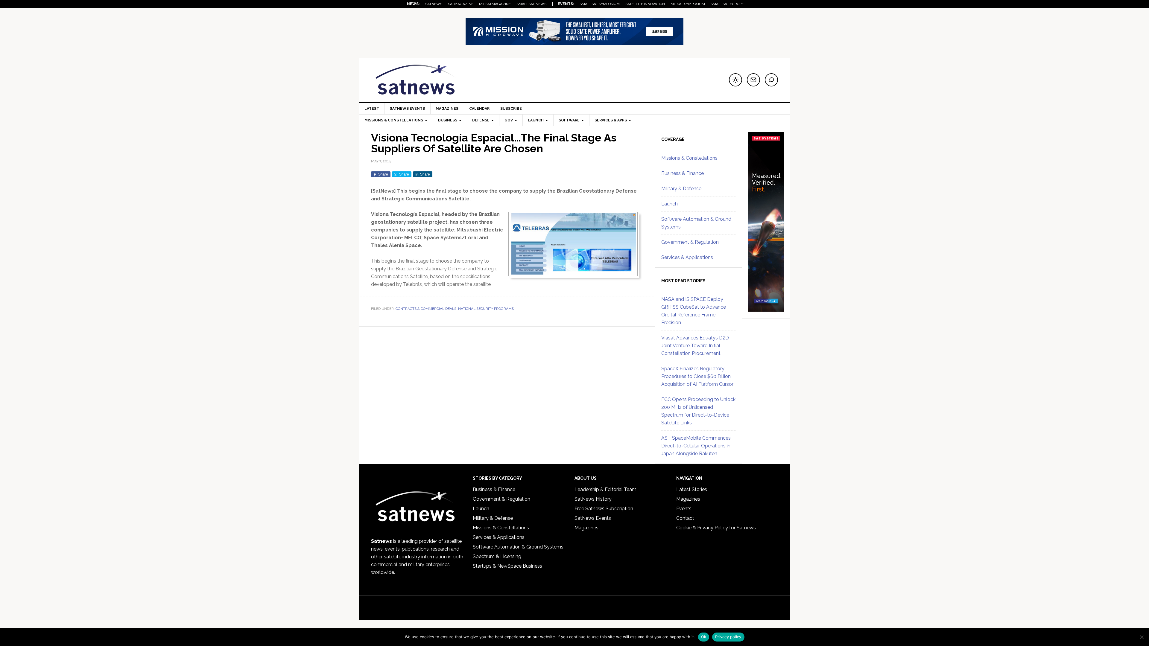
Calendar (479, 108)
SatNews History (593, 499)
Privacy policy (728, 636)
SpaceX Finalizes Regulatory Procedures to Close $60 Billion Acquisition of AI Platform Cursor (697, 376)
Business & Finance (682, 173)
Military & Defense (681, 188)
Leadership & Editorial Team (605, 489)
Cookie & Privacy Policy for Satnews (716, 528)
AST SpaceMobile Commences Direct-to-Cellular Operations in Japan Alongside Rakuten (696, 445)
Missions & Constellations (689, 158)
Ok (703, 636)
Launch (669, 204)
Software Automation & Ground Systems (518, 547)
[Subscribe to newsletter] (753, 79)
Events (683, 508)
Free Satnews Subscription (603, 508)
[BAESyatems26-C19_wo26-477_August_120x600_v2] (766, 309)
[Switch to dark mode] (735, 79)
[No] (1142, 637)
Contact (685, 518)
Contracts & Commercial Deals (426, 309)
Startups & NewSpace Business (507, 566)
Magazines (447, 108)
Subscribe (511, 108)
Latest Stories (691, 489)
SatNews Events (407, 108)
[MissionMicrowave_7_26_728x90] (574, 42)
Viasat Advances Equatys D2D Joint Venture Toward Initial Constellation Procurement (695, 345)
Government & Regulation (690, 242)
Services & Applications (687, 257)
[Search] (771, 79)
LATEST (371, 108)
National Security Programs (486, 309)
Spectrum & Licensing (497, 556)
